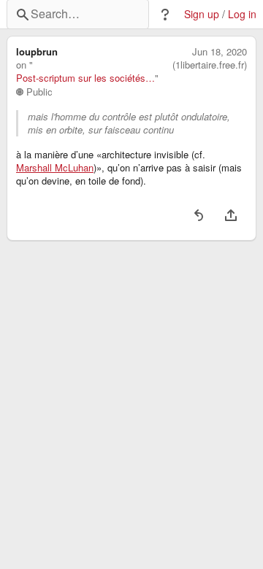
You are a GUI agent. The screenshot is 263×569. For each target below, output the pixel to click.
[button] (165, 14)
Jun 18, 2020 (219, 51)
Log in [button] (242, 14)
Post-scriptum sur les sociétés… (85, 78)
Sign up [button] (201, 14)
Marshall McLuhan (55, 167)
